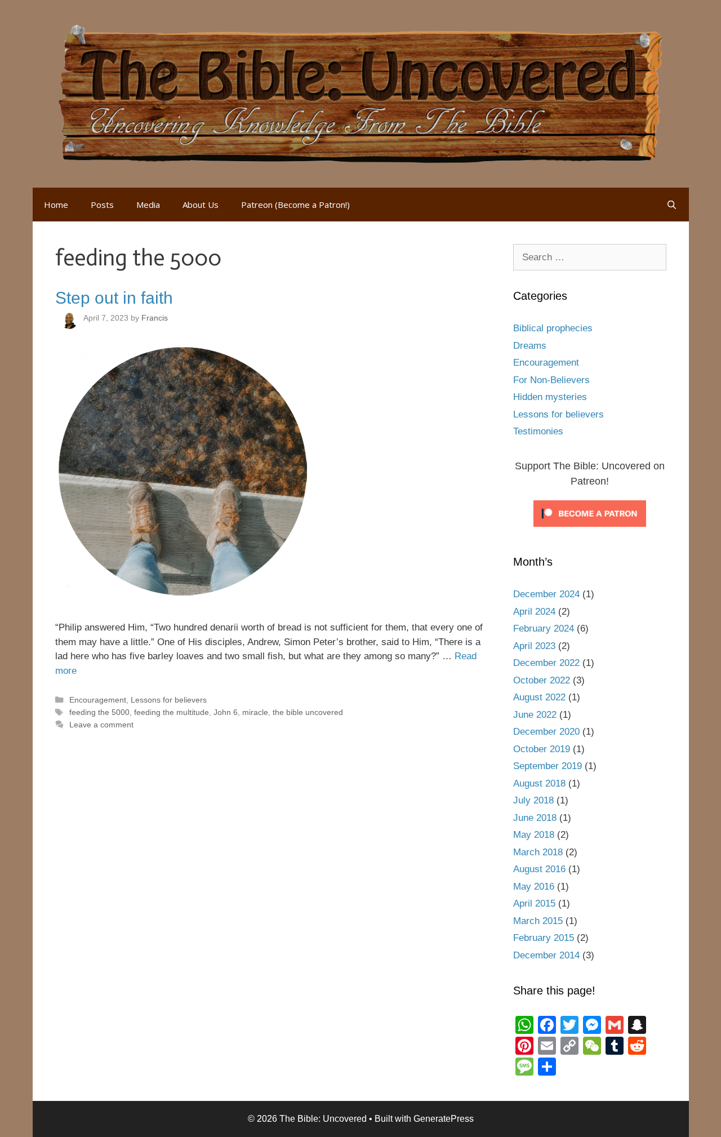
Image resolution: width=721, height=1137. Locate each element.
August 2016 (539, 869)
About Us (201, 204)
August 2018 (539, 783)
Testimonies (538, 431)
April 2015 (534, 903)
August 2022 (539, 697)
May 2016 (533, 886)
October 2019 (541, 749)
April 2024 (534, 611)
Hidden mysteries (550, 397)
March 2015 (538, 921)
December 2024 (546, 594)
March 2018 (538, 852)
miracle (255, 712)
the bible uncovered (308, 712)
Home (56, 204)
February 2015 (543, 937)
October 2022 (541, 680)
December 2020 (546, 731)
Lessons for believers (169, 699)
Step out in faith (114, 297)
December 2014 (546, 955)
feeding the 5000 (99, 712)
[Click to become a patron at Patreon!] (589, 529)
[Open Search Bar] (671, 204)
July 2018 (533, 800)
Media (148, 204)
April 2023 (534, 646)
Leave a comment (101, 724)
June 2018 (535, 817)
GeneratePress (443, 1118)
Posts (102, 204)
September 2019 (547, 766)
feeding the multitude (171, 712)
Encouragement (97, 699)
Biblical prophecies (553, 328)
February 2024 (543, 628)
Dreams (529, 345)
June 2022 (535, 714)
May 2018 (533, 834)
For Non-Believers (551, 380)
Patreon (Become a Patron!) (295, 204)
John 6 (225, 712)
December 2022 (546, 663)
